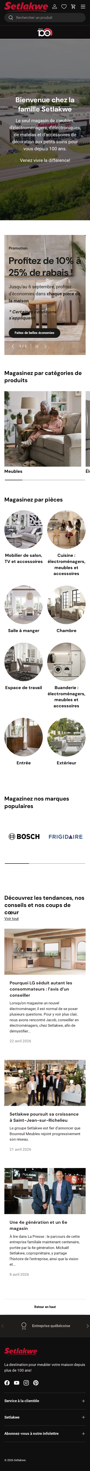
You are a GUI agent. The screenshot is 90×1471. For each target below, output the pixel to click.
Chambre (66, 630)
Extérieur (66, 763)
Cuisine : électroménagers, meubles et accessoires (66, 564)
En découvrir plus (27, 333)
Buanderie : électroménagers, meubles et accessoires (66, 697)
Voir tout (11, 918)
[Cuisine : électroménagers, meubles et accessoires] (66, 529)
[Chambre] (66, 605)
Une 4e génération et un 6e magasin (38, 1225)
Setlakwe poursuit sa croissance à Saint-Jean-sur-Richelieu (44, 1117)
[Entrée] (23, 737)
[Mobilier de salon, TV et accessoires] (23, 529)
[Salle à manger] (23, 605)
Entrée (24, 763)
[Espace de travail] (23, 662)
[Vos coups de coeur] (64, 6)
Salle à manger (23, 630)
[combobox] (45, 17)
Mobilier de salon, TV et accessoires (24, 558)
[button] (73, 6)
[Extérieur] (66, 737)
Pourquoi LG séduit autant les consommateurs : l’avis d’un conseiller (41, 989)
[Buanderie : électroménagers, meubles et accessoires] (66, 662)
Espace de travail (23, 687)
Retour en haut (45, 1307)
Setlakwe (20, 1460)
